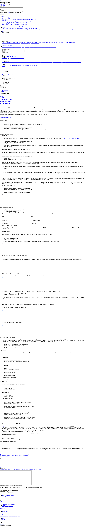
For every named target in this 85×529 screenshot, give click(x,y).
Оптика (14, 26)
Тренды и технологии (5, 28)
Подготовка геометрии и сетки (7, 25)
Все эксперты (2, 467)
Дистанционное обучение (33, 47)
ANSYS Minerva (24, 24)
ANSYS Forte (33, 19)
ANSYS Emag (13, 21)
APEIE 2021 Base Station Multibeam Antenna (20, 62)
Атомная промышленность (17, 29)
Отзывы (13, 74)
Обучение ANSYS (3, 516)
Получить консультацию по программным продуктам (51, 26)
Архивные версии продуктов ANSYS (8, 495)
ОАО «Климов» (44, 44)
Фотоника (20, 26)
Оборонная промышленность (65, 29)
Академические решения (6, 494)
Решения (3, 27)
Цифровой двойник (12, 28)
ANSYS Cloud (20, 24)
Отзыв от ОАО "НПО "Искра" (6, 44)
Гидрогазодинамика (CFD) (6, 18)
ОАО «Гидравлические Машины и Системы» (35, 44)
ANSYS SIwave (27, 21)
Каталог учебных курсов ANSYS (21, 65)
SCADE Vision (27, 22)
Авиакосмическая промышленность (7, 29)
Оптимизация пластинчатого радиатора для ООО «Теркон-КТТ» (63, 42)
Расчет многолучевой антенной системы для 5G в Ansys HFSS (9, 453)
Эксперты (6, 74)
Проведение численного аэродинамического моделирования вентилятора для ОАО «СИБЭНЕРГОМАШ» (18, 40)
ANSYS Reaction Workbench (15, 19)
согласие (9, 12)
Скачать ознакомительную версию (5, 117)
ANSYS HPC (10, 24)
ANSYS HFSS (4, 21)
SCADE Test (18, 22)
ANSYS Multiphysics (5, 24)
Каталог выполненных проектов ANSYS (32, 65)
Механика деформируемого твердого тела (8, 17)
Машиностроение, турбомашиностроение (27, 29)
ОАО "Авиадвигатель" (14, 44)
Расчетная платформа (5, 23)
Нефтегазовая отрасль (57, 29)
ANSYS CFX (4, 19)
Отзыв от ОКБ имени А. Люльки (23, 44)
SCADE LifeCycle (22, 22)
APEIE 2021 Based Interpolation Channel (8, 62)
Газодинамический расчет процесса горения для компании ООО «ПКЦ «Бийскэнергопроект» (14, 455)
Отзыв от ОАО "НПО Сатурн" (51, 44)
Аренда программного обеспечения (42, 47)
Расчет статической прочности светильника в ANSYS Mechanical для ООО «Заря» (22, 42)
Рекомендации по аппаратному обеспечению (9, 65)
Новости (3, 74)
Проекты (3, 31)
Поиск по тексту (2, 85)
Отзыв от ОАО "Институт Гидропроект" (62, 44)
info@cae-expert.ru (14, 4)
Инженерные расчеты (12, 47)
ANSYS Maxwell (8, 21)
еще (35, 19)
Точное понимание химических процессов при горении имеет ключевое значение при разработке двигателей (43, 62)
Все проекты (37, 43)
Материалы (11, 26)
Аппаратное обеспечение (52, 47)
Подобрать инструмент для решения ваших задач (9, 58)
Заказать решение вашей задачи (7, 30)
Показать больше (40, 26)
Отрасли (1, 501)
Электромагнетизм (5, 20)
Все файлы (3, 66)
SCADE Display (13, 22)
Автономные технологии (24, 28)
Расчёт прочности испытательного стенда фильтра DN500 (44, 42)
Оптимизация (17, 26)
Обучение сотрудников (5, 47)
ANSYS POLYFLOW (23, 19)
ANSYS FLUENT (8, 19)
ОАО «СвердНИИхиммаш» (6, 42)
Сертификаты (10, 74)
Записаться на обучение (20, 58)
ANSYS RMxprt (18, 21)
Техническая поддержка (19, 47)
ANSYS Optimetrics (5, 426)
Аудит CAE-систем (26, 47)
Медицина (35, 29)
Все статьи (3, 63)
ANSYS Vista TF (28, 19)
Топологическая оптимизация (32, 28)
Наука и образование (51, 29)
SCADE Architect (4, 22)
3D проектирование (35, 26)
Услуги (3, 46)
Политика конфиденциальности (7, 527)
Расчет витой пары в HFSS (4, 456)
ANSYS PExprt (22, 21)
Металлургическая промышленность (42, 29)
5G (2, 512)
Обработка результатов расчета (27, 26)
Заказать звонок (2, 5)
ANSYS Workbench (15, 24)
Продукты (3, 16)
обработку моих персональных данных (14, 55)
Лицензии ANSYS (3, 508)
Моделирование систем (5, 26)
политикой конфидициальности (11, 56)
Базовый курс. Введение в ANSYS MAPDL (34, 469)
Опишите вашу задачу (3, 9)
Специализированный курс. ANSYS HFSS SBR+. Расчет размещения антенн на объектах (13, 469)
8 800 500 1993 (2, 4)
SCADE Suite (9, 22)
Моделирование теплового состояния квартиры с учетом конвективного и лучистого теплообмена (15, 454)
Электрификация (17, 28)
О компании (4, 67)
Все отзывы (70, 44)
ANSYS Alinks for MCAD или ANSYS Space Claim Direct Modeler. (71, 138)
